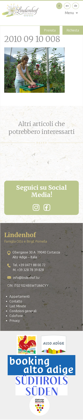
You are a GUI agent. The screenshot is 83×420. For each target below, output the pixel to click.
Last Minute (17, 306)
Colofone (16, 316)
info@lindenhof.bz (26, 277)
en (67, 5)
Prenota (50, 30)
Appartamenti (19, 296)
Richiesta (72, 30)
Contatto (15, 301)
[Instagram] (36, 207)
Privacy (14, 320)
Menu (69, 13)
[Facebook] (47, 207)
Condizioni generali (22, 311)
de (75, 5)
